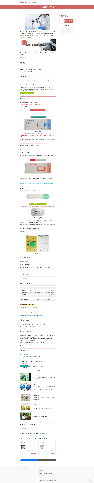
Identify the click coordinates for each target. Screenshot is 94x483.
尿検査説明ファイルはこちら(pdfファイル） (37, 203)
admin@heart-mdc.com (43, 433)
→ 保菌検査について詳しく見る (37, 110)
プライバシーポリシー (24, 468)
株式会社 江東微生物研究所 (24, 354)
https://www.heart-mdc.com (40, 435)
